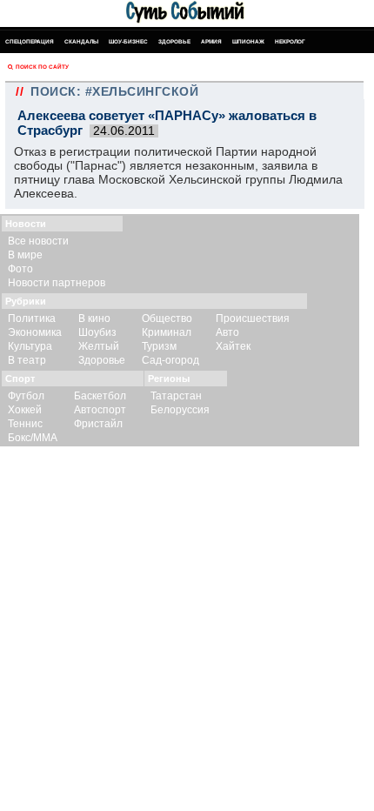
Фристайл (98, 424)
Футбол (26, 396)
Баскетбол (100, 396)
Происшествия (253, 318)
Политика (32, 318)
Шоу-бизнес (128, 41)
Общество (167, 318)
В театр (27, 360)
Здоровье (174, 41)
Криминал (166, 332)
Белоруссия (180, 410)
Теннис (25, 424)
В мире (25, 255)
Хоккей (25, 410)
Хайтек (233, 346)
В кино (94, 318)
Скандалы (81, 41)
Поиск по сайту (42, 67)
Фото (20, 269)
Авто (227, 332)
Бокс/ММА (32, 438)
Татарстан (176, 396)
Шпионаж (248, 41)
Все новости (38, 241)
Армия (211, 41)
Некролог (290, 41)
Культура (30, 346)
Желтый (98, 346)
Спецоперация (29, 41)
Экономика (35, 332)
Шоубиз (97, 332)
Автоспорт (100, 410)
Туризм (159, 346)
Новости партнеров (56, 283)
